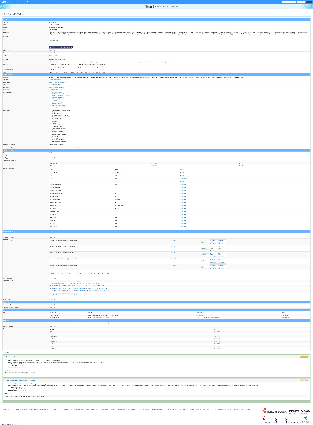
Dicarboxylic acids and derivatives (61, 95)
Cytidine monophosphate (78, 283)
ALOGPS (182, 172)
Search (22, 2)
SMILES (66, 47)
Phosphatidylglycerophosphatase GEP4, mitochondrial (21, 380)
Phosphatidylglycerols (55, 89)
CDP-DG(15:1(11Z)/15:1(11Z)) (66, 288)
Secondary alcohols (57, 97)
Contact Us (46, 2)
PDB (61, 47)
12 (65, 273)
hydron (87, 283)
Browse (14, 2)
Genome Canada (156, 409)
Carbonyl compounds (58, 107)
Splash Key (199, 312)
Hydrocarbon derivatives (58, 105)
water (61, 281)
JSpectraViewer (285, 315)
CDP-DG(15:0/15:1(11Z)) (65, 283)
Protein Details (304, 357)
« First (52, 273)
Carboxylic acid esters (58, 99)
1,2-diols (54, 100)
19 (91, 273)
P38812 (21, 389)
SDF (58, 47)
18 (87, 273)
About (38, 2)
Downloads (30, 2)
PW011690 (172, 252)
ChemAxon (183, 178)
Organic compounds (54, 79)
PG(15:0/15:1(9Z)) (75, 281)
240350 (106, 323)
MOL (54, 47)
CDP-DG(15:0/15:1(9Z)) (64, 286)
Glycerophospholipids (55, 84)
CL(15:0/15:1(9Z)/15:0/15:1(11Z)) (97, 283)
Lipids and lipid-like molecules (57, 82)
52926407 (216, 336)
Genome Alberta (165, 409)
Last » (108, 273)
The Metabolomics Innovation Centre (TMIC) (72, 409)
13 (69, 273)
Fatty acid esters (56, 92)
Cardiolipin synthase (11, 357)
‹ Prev (57, 273)
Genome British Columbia (179, 409)
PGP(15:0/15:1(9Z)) (54, 281)
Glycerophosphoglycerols (56, 87)
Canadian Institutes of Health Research (28, 409)
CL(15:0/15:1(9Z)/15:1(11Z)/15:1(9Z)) (100, 290)
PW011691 (172, 259)
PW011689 (172, 246)
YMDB (5, 2)
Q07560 (21, 365)
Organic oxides (56, 103)
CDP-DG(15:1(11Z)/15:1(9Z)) (66, 290)
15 (76, 273)
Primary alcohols (56, 102)
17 (84, 273)
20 (95, 273)
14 (73, 273)
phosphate (66, 281)
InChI (70, 47)
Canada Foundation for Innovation (48, 409)
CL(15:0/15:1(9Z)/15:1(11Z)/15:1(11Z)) (101, 288)
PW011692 (172, 265)
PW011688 (172, 240)
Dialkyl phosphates (57, 94)
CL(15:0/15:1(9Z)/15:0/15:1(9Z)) (96, 286)
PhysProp (241, 163)
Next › (103, 273)
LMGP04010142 (73, 147)
